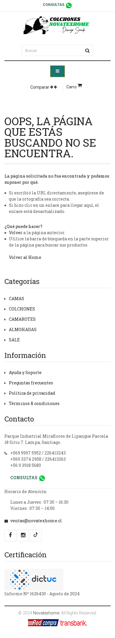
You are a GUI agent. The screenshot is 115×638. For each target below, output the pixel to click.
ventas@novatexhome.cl (36, 520)
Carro (72, 87)
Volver (15, 232)
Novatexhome (46, 613)
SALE (14, 340)
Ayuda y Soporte (25, 372)
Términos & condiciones (34, 403)
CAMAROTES (22, 319)
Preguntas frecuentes (31, 383)
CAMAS (16, 298)
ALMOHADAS (23, 329)
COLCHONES (22, 309)
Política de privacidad (32, 393)
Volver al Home (25, 257)
